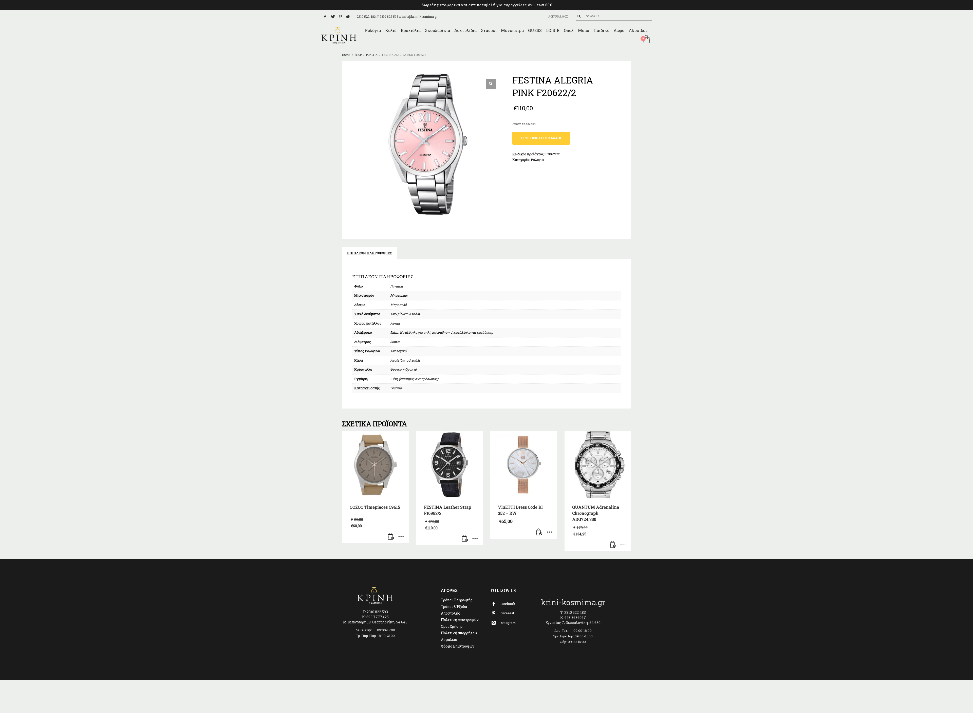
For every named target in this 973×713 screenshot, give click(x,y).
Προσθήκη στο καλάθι (541, 138)
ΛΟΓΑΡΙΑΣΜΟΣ (558, 16)
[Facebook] (325, 16)
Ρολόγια (537, 159)
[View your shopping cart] (646, 40)
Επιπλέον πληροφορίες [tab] (369, 253)
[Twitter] (332, 16)
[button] (491, 84)
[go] (579, 16)
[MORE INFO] (401, 536)
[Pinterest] (340, 16)
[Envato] (348, 16)
